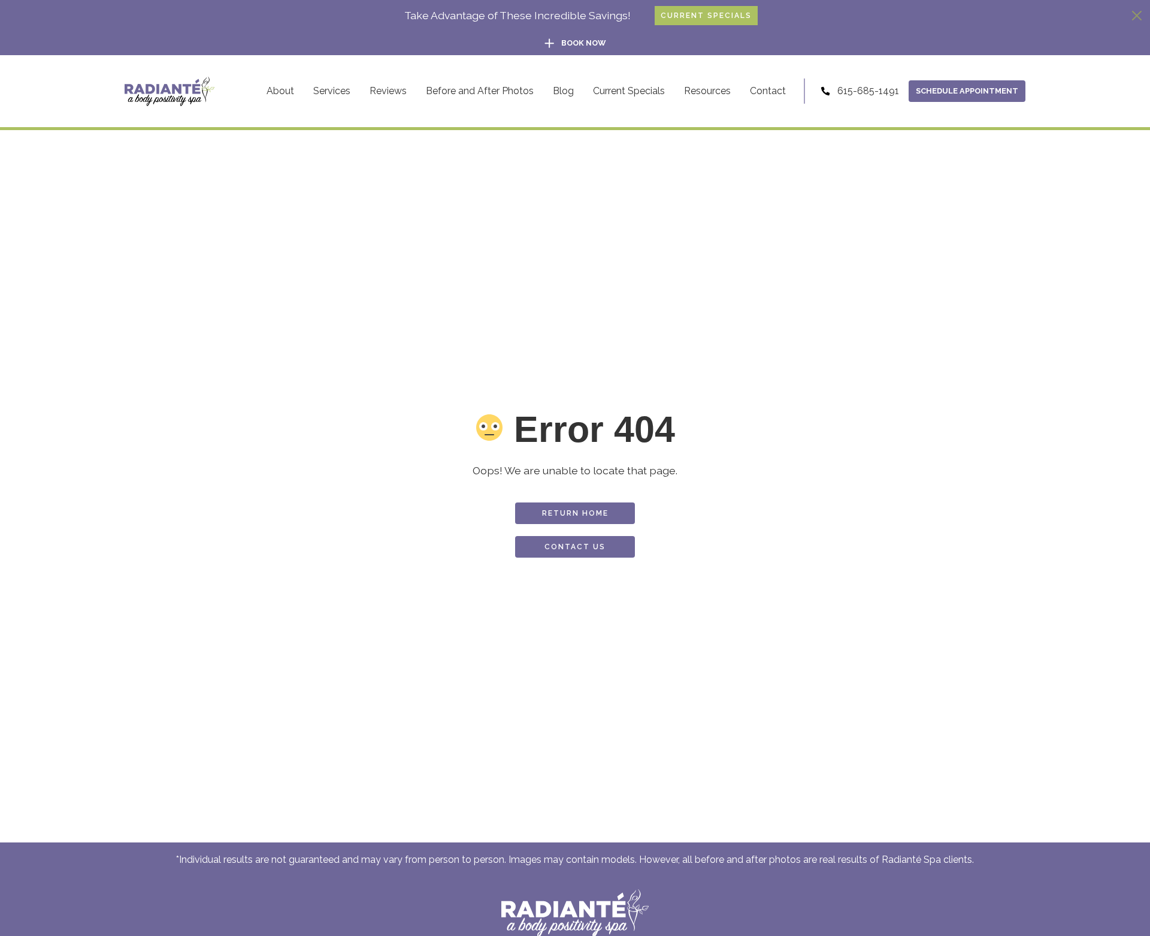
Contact (768, 91)
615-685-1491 (868, 91)
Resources (707, 91)
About (280, 91)
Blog (563, 91)
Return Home (575, 513)
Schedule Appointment (967, 90)
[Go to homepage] (169, 91)
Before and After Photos (480, 91)
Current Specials (706, 15)
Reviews (388, 91)
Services (331, 91)
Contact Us (575, 547)
